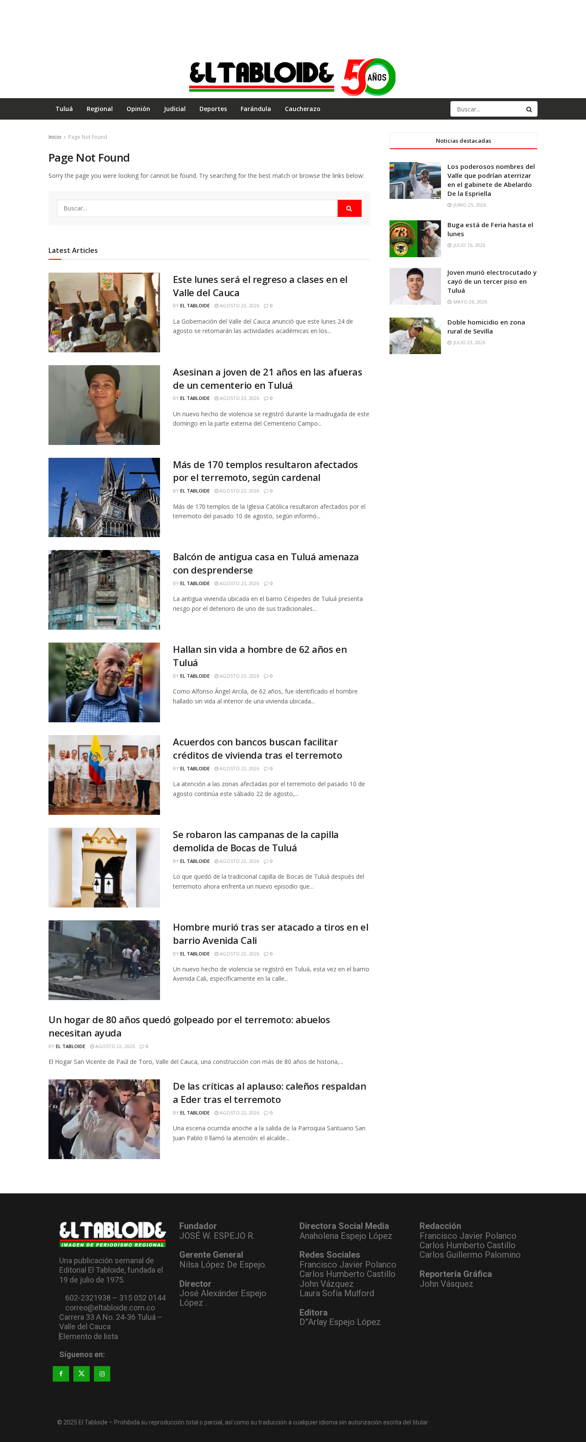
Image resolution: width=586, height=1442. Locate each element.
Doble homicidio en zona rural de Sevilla (486, 326)
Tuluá (64, 109)
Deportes (213, 109)
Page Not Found (87, 137)
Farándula (256, 109)
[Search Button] (530, 109)
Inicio (54, 137)
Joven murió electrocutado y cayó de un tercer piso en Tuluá (492, 281)
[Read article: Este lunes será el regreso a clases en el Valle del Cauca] (104, 312)
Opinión (138, 109)
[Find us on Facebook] (61, 1374)
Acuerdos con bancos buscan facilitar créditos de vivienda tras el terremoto (257, 748)
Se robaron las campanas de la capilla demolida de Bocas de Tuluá (256, 841)
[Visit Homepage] (293, 76)
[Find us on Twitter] (81, 1374)
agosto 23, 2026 (238, 305)
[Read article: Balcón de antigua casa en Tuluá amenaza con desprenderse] (104, 590)
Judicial (175, 109)
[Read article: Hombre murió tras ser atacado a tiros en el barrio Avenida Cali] (104, 960)
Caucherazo (302, 109)
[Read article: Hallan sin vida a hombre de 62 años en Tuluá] (104, 682)
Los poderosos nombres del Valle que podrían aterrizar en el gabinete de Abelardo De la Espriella (491, 180)
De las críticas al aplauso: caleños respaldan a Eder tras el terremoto (269, 1092)
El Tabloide (195, 305)
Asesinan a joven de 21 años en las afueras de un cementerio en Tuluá (267, 378)
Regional (100, 109)
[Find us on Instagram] (102, 1374)
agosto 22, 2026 (238, 768)
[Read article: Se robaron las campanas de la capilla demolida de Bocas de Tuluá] (104, 867)
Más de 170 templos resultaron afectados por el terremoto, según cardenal (265, 471)
